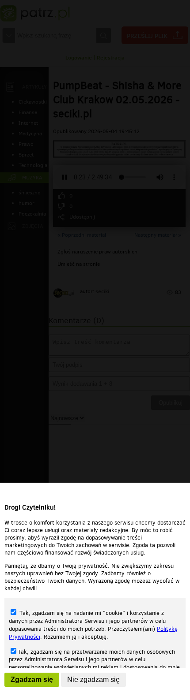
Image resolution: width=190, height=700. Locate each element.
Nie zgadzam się (93, 679)
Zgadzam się (32, 679)
